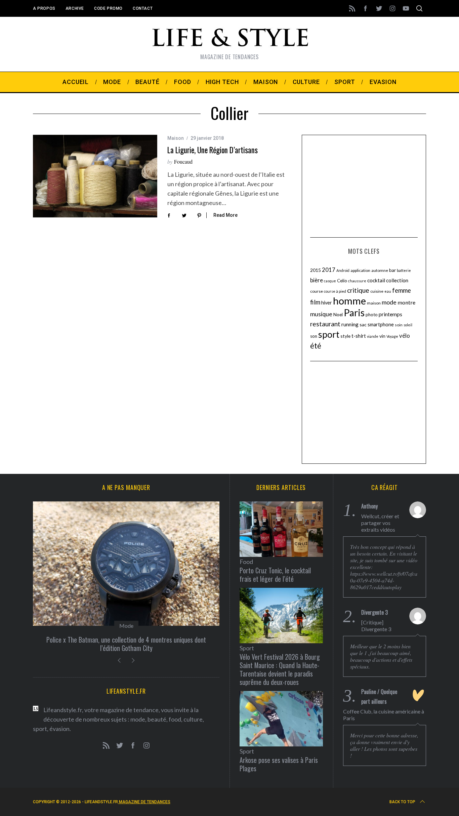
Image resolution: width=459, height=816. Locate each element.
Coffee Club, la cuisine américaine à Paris (383, 714)
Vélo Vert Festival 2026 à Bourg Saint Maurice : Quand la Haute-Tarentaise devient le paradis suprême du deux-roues (280, 669)
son (313, 336)
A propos (44, 8)
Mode (126, 625)
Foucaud (183, 161)
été (315, 345)
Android (342, 270)
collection (397, 280)
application (360, 270)
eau (387, 291)
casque (330, 281)
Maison (175, 138)
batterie (404, 270)
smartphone (381, 324)
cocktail (376, 280)
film (315, 302)
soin (399, 325)
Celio (342, 280)
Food (246, 561)
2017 (328, 270)
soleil (408, 325)
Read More (225, 215)
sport (328, 334)
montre (406, 302)
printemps (390, 314)
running (350, 324)
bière (316, 280)
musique (321, 314)
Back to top (402, 802)
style (345, 336)
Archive (75, 8)
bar (392, 270)
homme (349, 301)
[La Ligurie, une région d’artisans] (95, 176)
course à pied (335, 291)
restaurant (325, 324)
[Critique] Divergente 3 (376, 625)
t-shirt (358, 336)
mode (389, 302)
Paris (354, 312)
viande (372, 336)
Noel (338, 314)
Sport (247, 648)
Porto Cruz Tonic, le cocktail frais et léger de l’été (275, 574)
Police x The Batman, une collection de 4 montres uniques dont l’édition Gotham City (126, 644)
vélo (404, 335)
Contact (143, 8)
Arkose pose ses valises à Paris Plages (279, 764)
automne (379, 270)
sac (363, 324)
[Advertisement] (364, 185)
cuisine (376, 291)
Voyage (392, 336)
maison (374, 302)
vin (382, 336)
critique (358, 290)
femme (401, 290)
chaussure (357, 281)
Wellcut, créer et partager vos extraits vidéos (380, 523)
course (316, 291)
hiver (326, 302)
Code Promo (108, 8)
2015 (315, 270)
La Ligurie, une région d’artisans (212, 150)
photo (372, 314)
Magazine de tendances (144, 802)
